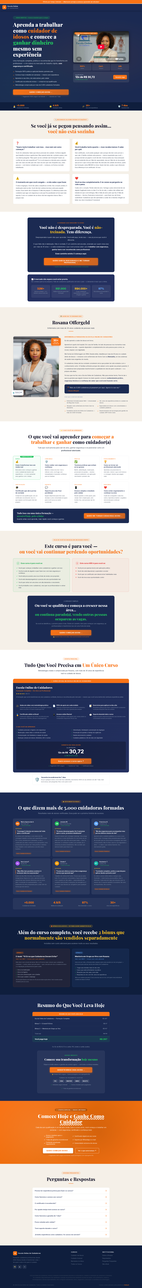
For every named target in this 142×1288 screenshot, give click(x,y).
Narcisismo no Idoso (77, 1261)
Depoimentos (106, 1258)
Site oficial (105, 1264)
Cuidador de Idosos (77, 1255)
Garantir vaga (120, 77)
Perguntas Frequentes (109, 1261)
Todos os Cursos (76, 1264)
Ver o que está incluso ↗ (87, 1151)
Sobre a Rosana (107, 1255)
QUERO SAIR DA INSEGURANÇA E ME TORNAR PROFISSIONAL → (71, 262)
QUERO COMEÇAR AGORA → (40, 92)
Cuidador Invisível (76, 1258)
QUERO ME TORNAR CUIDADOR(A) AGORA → (104, 516)
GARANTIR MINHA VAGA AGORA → (71, 1070)
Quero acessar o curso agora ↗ (71, 761)
